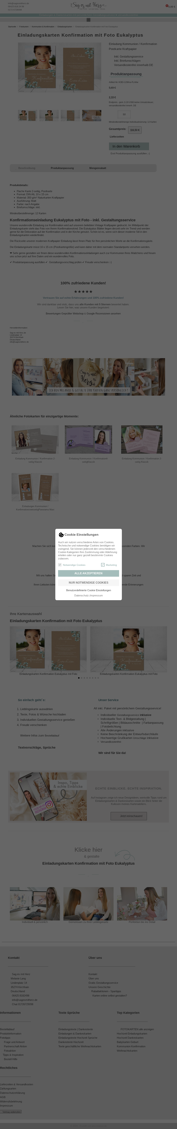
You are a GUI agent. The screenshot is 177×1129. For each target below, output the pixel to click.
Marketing (111, 565)
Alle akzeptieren (88, 573)
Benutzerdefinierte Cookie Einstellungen (88, 590)
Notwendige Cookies (74, 565)
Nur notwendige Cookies (88, 582)
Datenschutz (81, 595)
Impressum (96, 595)
